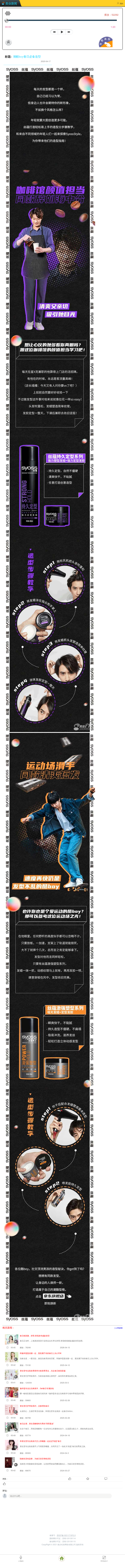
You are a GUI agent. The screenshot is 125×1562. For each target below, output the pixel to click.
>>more (118, 1328)
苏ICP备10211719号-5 (66, 1535)
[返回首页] (16, 42)
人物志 (21, 1561)
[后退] (54, 31)
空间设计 (104, 1561)
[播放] (61, 32)
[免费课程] (105, 46)
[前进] (70, 31)
